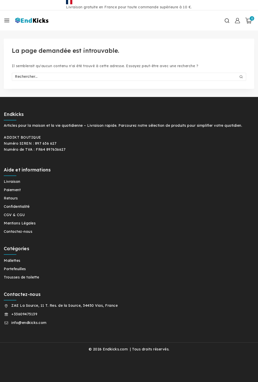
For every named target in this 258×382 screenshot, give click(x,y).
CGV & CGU (14, 215)
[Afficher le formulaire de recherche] (227, 20)
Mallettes (12, 260)
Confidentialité (17, 206)
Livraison (12, 181)
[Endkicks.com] (37, 20)
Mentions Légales (20, 223)
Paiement (12, 190)
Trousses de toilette (21, 277)
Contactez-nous (18, 231)
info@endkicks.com (29, 322)
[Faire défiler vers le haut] (245, 371)
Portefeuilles (15, 269)
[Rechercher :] (129, 76)
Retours (11, 198)
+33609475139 (24, 314)
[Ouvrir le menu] (7, 20)
